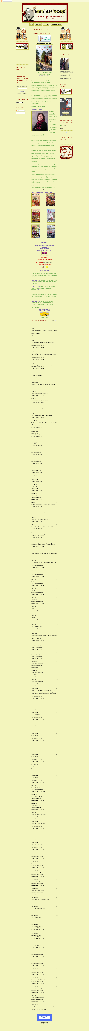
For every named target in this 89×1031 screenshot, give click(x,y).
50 (57, 785)
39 (57, 670)
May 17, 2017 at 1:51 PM (37, 800)
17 (57, 475)
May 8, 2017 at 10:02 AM (37, 454)
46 (57, 743)
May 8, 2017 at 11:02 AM (37, 506)
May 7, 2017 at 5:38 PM (37, 359)
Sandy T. (33, 328)
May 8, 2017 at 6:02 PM (37, 567)
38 (57, 661)
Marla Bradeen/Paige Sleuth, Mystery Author (40, 541)
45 (57, 733)
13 (57, 440)
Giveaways (46, 24)
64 (57, 915)
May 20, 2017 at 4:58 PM (37, 849)
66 (57, 933)
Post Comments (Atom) (41, 1009)
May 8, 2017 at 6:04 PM (37, 585)
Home (31, 24)
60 (57, 879)
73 (57, 995)
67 (57, 942)
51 (57, 794)
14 (57, 449)
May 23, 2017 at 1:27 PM (37, 974)
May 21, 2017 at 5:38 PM (37, 885)
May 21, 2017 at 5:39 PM (37, 894)
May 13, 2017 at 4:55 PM (37, 772)
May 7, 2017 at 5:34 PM (37, 337)
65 (57, 924)
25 (57, 541)
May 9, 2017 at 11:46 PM (37, 640)
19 (57, 493)
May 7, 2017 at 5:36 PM (37, 347)
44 (57, 723)
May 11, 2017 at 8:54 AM (37, 649)
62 (57, 897)
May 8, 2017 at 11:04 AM (37, 537)
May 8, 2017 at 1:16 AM (37, 387)
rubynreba (33, 420)
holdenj (32, 560)
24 (57, 532)
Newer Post (33, 1006)
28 (57, 570)
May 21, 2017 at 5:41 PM (37, 920)
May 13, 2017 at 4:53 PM (37, 719)
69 (57, 960)
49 (57, 775)
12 (57, 431)
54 (57, 821)
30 (57, 588)
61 (57, 888)
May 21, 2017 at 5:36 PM (37, 867)
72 (57, 986)
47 (57, 754)
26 (57, 550)
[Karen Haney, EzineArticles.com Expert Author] (66, 128)
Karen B (33, 633)
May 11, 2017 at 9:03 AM (37, 667)
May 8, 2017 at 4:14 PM (37, 557)
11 (57, 420)
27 (57, 560)
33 (57, 615)
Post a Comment (34, 1004)
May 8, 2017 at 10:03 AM (37, 481)
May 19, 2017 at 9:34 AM (37, 818)
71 (57, 977)
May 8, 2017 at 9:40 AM (37, 417)
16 (57, 466)
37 (57, 652)
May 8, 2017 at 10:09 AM (37, 499)
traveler (32, 391)
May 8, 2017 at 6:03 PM (37, 576)
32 (57, 606)
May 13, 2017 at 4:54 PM (37, 740)
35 (57, 633)
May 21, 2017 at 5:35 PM (37, 858)
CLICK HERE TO (45, 1022)
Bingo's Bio (38, 24)
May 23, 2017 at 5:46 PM (37, 1001)
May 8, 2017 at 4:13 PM (37, 546)
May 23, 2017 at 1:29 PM (37, 992)
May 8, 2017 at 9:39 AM (37, 395)
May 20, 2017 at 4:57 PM (37, 839)
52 (57, 803)
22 (57, 517)
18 (57, 484)
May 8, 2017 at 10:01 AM (37, 427)
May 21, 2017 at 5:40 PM (37, 912)
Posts (18, 110)
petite (32, 502)
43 (57, 712)
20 (57, 502)
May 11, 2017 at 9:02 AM (37, 658)
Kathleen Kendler (34, 371)
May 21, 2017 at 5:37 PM (37, 876)
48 (57, 764)
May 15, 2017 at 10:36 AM (38, 791)
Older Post (55, 1006)
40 (57, 679)
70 (57, 968)
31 (57, 597)
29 (57, 579)
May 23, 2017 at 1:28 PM (37, 983)
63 (57, 906)
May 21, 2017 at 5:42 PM (37, 938)
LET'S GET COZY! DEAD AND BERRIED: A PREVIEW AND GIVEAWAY (43, 33)
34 (57, 624)
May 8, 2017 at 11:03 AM (37, 521)
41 (57, 688)
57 (57, 852)
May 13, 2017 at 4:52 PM (37, 709)
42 (57, 702)
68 (57, 951)
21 (57, 510)
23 (57, 524)
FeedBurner (25, 93)
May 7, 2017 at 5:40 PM (37, 368)
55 (57, 832)
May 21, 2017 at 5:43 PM (37, 947)
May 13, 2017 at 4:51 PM (37, 698)
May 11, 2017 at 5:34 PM (37, 685)
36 (57, 643)
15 (57, 458)
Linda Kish (33, 688)
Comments (19, 113)
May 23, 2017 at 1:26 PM (37, 956)
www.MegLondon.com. (44, 189)
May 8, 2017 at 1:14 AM (37, 379)
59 (57, 870)
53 (57, 812)
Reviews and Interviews (56, 24)
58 (57, 861)
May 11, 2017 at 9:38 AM (37, 676)
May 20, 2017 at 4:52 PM (37, 828)
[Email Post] (55, 320)
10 (57, 413)
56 (57, 842)
